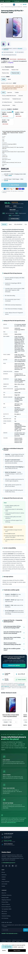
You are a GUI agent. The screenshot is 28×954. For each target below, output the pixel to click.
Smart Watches (5, 881)
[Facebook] (3, 866)
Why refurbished (18, 224)
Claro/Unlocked (5, 99)
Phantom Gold (15, 69)
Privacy (9, 941)
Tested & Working (6, 916)
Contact (18, 941)
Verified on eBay (15, 218)
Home (2, 6)
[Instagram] (6, 866)
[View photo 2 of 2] (8, 44)
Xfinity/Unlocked (6, 105)
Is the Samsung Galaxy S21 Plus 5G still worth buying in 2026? (12, 627)
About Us (4, 893)
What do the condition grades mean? (12, 649)
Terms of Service (6, 904)
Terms (13, 941)
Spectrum (9, 92)
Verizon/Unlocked (18, 102)
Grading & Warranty (6, 895)
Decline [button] (4, 950)
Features (4, 224)
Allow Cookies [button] (17, 950)
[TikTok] (16, 866)
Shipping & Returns (6, 899)
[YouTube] (12, 866)
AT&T (3, 92)
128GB (3, 79)
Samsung (4, 874)
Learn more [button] (20, 947)
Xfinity (13, 105)
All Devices (4, 913)
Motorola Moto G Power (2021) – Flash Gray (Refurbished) (11, 715)
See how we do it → (12, 822)
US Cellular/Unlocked (7, 102)
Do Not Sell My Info (6, 906)
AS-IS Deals (4, 884)
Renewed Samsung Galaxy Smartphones (13, 6)
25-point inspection (17, 1)
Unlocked (20, 95)
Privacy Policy (5, 902)
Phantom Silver (5, 73)
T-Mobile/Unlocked (16, 99)
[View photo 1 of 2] (3, 44)
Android (4, 877)
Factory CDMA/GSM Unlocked (9, 95)
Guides (3, 886)
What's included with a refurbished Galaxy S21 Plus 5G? (12, 643)
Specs (10, 224)
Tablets (3, 879)
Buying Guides (5, 897)
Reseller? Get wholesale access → (10, 933)
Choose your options (14, 665)
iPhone (3, 872)
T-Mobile (17, 92)
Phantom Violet (15, 73)
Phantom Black (5, 69)
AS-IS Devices (5, 918)
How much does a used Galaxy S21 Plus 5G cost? (12, 638)
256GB (9, 79)
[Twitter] (9, 866)
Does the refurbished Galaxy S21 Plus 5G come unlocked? (12, 632)
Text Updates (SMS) (6, 909)
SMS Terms (4, 911)
